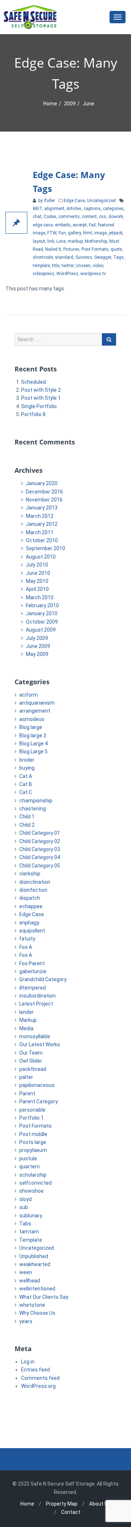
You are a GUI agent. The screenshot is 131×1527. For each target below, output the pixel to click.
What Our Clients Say (43, 1297)
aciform (28, 695)
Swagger (102, 257)
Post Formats (95, 249)
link (50, 241)
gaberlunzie (33, 971)
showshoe (31, 1191)
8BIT (37, 208)
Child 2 (27, 825)
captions (92, 208)
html (87, 232)
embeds (63, 224)
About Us (100, 1504)
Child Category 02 (39, 841)
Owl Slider (30, 1061)
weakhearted (34, 1264)
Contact (70, 1512)
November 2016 (44, 500)
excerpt (80, 224)
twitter (67, 265)
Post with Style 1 (41, 398)
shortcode (43, 257)
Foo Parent (32, 963)
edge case (43, 224)
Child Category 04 (39, 857)
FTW (51, 232)
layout (39, 241)
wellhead (29, 1281)
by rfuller (46, 200)
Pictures (71, 249)
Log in (28, 1362)
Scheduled (33, 382)
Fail (92, 224)
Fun (62, 232)
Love (61, 241)
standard (64, 257)
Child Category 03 (39, 849)
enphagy (29, 923)
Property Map (62, 1504)
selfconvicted (35, 1183)
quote (116, 249)
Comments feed (40, 1378)
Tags (118, 257)
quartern (29, 1166)
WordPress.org (38, 1386)
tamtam (29, 1231)
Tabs (25, 1223)
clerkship (29, 874)
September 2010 (45, 548)
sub (23, 1207)
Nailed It (53, 249)
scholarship (33, 1175)
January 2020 (41, 483)
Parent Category (38, 1101)
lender (26, 1012)
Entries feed (35, 1370)
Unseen (83, 265)
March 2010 (39, 597)
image (100, 232)
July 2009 (37, 638)
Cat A (25, 776)
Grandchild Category (43, 979)
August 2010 (41, 557)
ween (25, 1272)
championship (35, 800)
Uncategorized (101, 200)
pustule (28, 1158)
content (89, 216)
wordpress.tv (93, 273)
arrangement (34, 711)
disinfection (33, 890)
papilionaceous (37, 1085)
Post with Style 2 (41, 390)
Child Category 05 (39, 866)
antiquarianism (37, 703)
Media (26, 1028)
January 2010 (41, 613)
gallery (74, 232)
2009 (70, 103)
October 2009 (42, 622)
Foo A (25, 947)
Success (83, 257)
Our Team (31, 1053)
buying (27, 768)
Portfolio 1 (31, 1118)
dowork (115, 216)
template (41, 265)
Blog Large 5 (33, 751)
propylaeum (33, 1150)
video (98, 265)
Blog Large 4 (33, 743)
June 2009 (38, 646)
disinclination (34, 882)
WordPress (67, 273)
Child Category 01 (39, 833)
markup (75, 241)
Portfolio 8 (33, 414)
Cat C (25, 792)
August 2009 (41, 630)
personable (32, 1110)
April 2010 (37, 589)
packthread (32, 1069)
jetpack (116, 232)
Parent (27, 1093)
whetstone (32, 1305)
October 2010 (42, 540)
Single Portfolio (39, 406)
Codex (50, 216)
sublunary (30, 1215)
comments (69, 216)
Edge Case (74, 200)
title (55, 265)
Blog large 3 (32, 735)
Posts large (32, 1142)
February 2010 (42, 605)
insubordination (37, 996)
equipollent (32, 931)
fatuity (27, 939)
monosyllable (34, 1036)
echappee (31, 906)
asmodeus (31, 719)
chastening (32, 808)
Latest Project (36, 1004)
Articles (74, 208)
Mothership (96, 241)
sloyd (25, 1199)
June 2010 (38, 573)
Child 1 (27, 816)
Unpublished (33, 1256)
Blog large (30, 727)
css (102, 216)
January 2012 (41, 524)
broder (27, 760)
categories (113, 208)
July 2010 (37, 565)
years (25, 1321)
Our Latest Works (39, 1044)
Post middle (33, 1134)
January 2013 (41, 508)
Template (30, 1240)
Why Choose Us (37, 1313)
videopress (43, 273)
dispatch (29, 898)
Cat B (25, 784)
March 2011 (39, 532)
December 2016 (44, 492)
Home (50, 103)
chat (37, 216)
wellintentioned (37, 1289)
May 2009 (37, 654)
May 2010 (37, 581)
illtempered (32, 988)
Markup (28, 1020)
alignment (54, 208)
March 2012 (39, 516)
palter (26, 1077)
